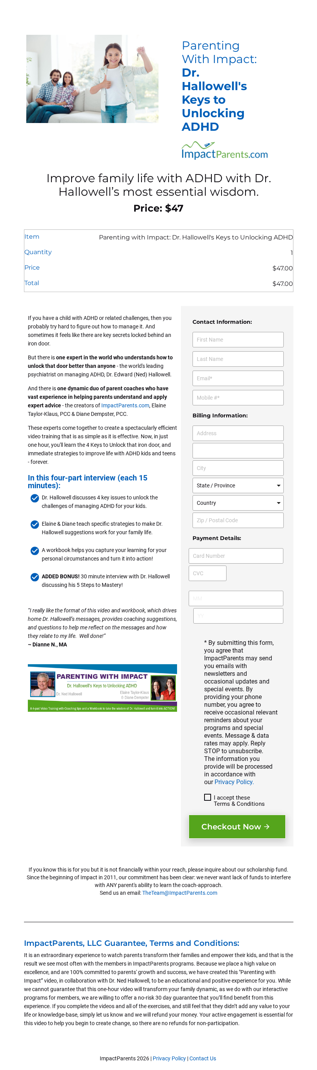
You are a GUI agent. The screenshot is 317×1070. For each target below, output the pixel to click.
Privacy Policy (169, 1058)
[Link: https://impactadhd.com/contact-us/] (216, 1058)
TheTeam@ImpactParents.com (179, 893)
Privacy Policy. (234, 782)
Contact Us (202, 1058)
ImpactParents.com (125, 405)
